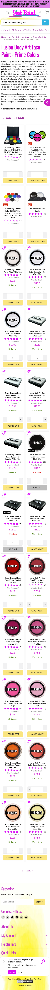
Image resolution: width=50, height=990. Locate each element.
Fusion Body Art (40, 37)
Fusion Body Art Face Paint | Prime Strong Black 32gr (37, 457)
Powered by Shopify (25, 985)
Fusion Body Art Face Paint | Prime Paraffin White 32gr (37, 272)
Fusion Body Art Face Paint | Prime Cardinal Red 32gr (13, 580)
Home (3, 37)
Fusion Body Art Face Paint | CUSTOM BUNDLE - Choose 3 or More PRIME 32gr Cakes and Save (37, 152)
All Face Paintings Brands (19, 37)
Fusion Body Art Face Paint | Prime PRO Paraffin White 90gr (13, 457)
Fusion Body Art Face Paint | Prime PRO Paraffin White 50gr (13, 395)
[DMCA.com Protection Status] (25, 983)
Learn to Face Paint (41, 30)
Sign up (39, 901)
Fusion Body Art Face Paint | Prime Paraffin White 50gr (37, 333)
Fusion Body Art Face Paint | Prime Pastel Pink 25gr (37, 703)
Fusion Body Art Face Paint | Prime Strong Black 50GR (13, 518)
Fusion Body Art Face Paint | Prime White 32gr (13, 271)
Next (29, 870)
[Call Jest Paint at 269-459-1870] (8, 12)
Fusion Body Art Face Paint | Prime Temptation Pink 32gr (37, 641)
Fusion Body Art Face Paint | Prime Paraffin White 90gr (37, 395)
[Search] (45, 22)
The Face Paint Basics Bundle (37, 210)
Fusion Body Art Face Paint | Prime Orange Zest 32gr (13, 765)
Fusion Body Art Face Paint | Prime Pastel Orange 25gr (13, 826)
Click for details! (13, 160)
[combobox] (21, 22)
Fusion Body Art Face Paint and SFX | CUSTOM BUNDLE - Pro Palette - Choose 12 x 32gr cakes (12, 151)
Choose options (13, 180)
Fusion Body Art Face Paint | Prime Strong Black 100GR (37, 518)
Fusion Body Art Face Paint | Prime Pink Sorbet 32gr (13, 703)
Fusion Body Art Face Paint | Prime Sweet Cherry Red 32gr (37, 580)
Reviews (18, 30)
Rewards (7, 30)
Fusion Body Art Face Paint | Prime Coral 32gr (37, 764)
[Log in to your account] (40, 12)
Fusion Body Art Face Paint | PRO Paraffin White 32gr (13, 333)
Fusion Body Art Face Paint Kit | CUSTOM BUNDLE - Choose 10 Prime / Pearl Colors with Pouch (13, 213)
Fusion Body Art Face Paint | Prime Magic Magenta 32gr (13, 641)
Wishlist (28, 30)
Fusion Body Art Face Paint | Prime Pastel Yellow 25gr (37, 826)
